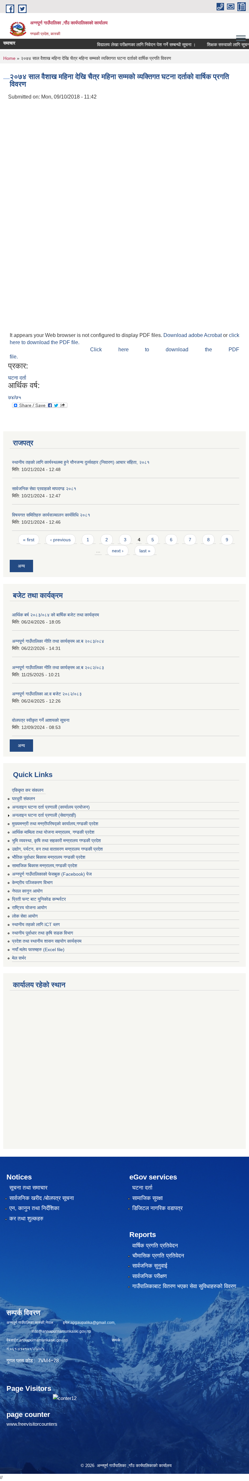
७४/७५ (14, 397)
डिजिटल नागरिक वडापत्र (157, 1208)
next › (118, 550)
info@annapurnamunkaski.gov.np (61, 1331)
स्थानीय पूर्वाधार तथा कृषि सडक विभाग (42, 933)
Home (9, 58)
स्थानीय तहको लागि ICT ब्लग (36, 924)
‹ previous (60, 539)
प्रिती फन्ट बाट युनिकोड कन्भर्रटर (39, 899)
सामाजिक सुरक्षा (147, 1198)
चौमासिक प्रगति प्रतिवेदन (158, 1256)
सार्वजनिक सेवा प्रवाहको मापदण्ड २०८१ (44, 488)
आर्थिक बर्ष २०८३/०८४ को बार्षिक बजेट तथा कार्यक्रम (55, 614)
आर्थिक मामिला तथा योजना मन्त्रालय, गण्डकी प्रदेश (53, 832)
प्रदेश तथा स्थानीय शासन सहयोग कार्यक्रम (46, 941)
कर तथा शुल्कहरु (26, 1219)
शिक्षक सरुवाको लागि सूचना (216, 44)
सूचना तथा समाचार (28, 1188)
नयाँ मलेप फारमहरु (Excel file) (38, 949)
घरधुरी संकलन (23, 798)
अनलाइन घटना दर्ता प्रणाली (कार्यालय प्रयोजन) (51, 807)
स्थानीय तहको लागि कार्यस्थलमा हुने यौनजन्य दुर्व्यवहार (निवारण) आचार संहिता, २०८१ (80, 462)
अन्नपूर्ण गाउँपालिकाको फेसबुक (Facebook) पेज (52, 874)
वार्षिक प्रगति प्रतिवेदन (155, 1246)
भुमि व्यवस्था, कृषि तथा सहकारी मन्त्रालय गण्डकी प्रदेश (56, 840)
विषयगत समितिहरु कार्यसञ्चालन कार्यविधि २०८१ (51, 515)
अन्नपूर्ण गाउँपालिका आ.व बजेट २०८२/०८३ (47, 693)
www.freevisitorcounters (31, 1424)
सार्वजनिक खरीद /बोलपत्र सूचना (41, 1198)
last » (144, 550)
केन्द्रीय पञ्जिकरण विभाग (32, 882)
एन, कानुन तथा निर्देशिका (34, 1208)
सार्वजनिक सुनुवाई (149, 1266)
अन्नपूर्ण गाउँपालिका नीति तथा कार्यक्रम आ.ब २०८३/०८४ (58, 641)
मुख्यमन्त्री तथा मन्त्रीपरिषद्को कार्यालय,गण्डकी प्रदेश (55, 823)
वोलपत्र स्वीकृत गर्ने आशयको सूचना (40, 720)
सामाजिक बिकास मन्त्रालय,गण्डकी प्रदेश (44, 865)
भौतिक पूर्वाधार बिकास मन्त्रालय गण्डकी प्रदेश (48, 857)
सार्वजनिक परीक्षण (149, 1276)
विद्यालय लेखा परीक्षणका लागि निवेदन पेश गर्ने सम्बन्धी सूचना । (133, 44)
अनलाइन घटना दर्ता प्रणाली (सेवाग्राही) (44, 815)
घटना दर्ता (17, 378)
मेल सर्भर (19, 958)
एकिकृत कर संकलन (27, 790)
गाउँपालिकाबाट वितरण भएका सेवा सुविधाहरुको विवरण (184, 1286)
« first (28, 539)
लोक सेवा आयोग (25, 916)
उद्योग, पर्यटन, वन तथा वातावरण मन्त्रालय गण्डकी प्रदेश (57, 849)
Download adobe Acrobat (193, 335)
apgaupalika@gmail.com (92, 1322)
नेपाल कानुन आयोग (27, 891)
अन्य (21, 566)
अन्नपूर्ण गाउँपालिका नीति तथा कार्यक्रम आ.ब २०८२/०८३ (58, 667)
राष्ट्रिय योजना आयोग (29, 907)
